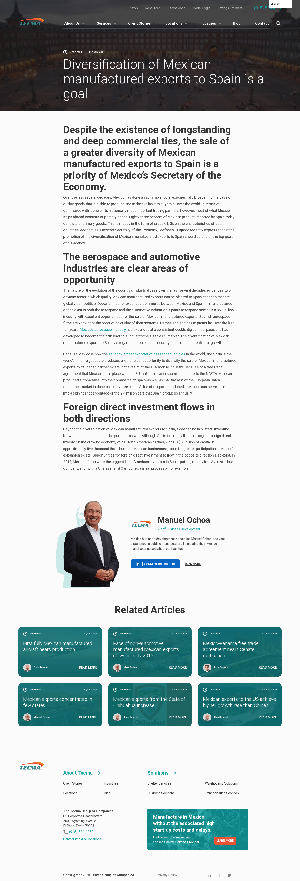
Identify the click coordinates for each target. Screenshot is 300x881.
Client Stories (139, 23)
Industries (207, 23)
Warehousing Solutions (221, 783)
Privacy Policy (167, 875)
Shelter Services (159, 783)
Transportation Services (222, 793)
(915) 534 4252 (268, 8)
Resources (153, 8)
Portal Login (201, 8)
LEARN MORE (225, 840)
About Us (72, 23)
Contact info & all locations (82, 839)
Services (104, 23)
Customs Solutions (161, 793)
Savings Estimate (230, 8)
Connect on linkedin (159, 564)
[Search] (278, 23)
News (133, 8)
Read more (193, 563)
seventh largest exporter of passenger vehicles (146, 354)
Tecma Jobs (177, 8)
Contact (262, 23)
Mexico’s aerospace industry (102, 329)
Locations (174, 23)
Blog (236, 23)
